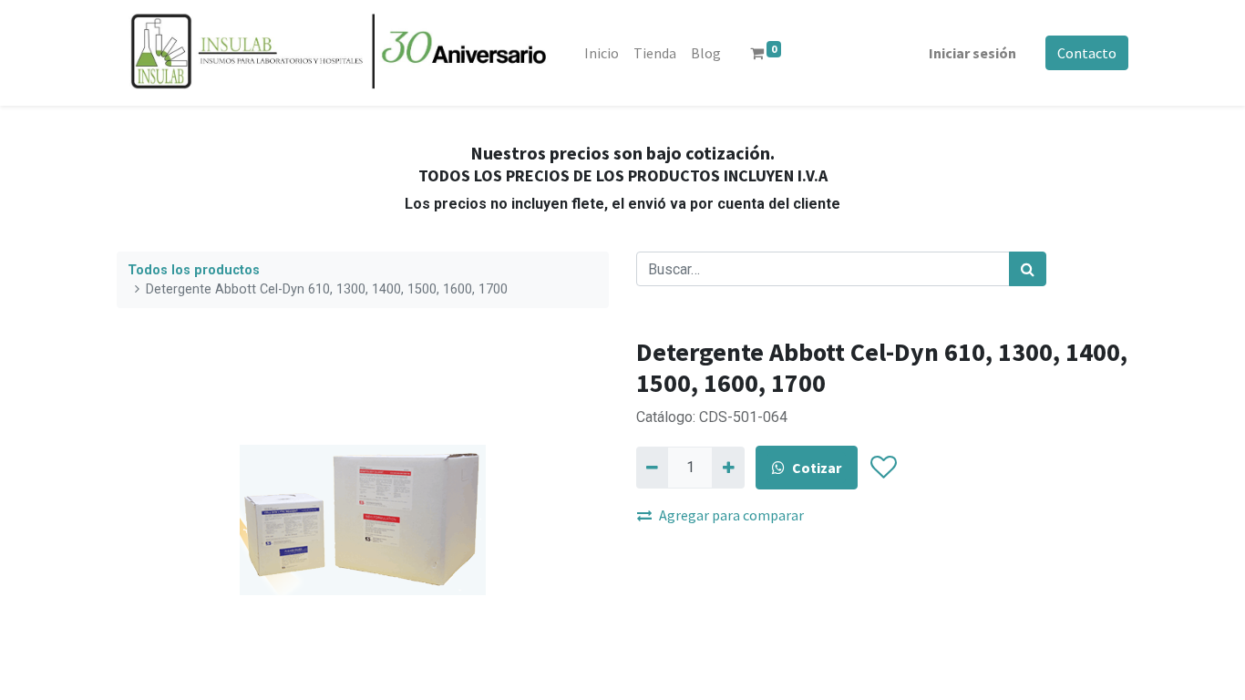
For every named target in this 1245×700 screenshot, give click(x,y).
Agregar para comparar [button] (731, 515)
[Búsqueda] (1027, 269)
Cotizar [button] (816, 467)
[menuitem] (601, 53)
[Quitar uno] (652, 468)
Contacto (1086, 53)
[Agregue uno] (728, 468)
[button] (882, 467)
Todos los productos (194, 270)
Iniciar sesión (972, 53)
